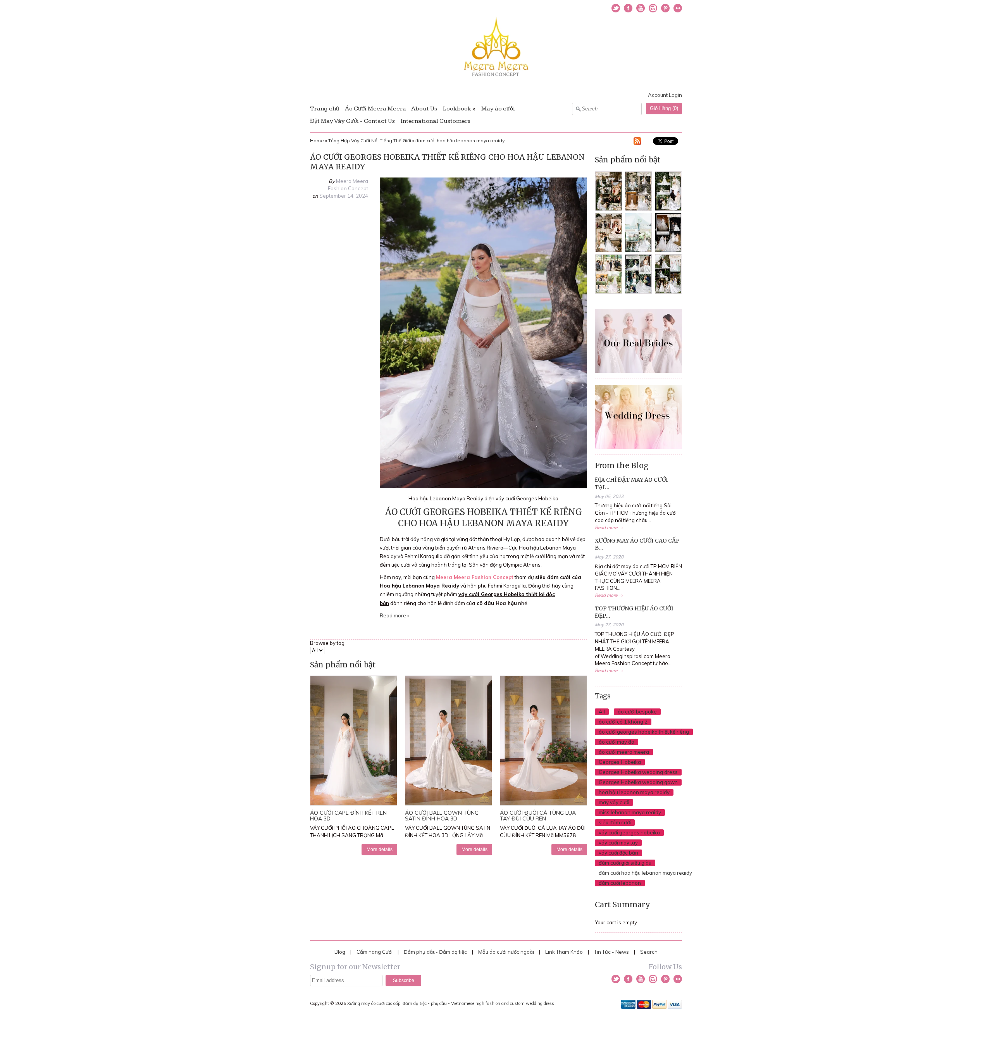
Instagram (653, 8)
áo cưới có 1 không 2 (623, 722)
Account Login (665, 95)
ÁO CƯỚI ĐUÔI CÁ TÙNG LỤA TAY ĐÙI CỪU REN (538, 815)
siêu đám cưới (615, 822)
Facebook (628, 8)
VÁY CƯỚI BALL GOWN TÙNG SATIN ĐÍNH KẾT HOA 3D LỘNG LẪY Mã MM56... (447, 835)
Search (649, 952)
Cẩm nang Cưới (374, 952)
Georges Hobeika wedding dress (638, 772)
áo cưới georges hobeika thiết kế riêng (644, 732)
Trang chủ (324, 108)
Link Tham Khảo (564, 952)
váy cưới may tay (618, 842)
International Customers (435, 121)
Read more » (395, 615)
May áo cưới (498, 108)
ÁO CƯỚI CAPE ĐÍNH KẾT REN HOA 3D (348, 815)
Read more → (609, 527)
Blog (339, 952)
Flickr (677, 8)
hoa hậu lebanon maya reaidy (634, 792)
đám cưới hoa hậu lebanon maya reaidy (460, 140)
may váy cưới (614, 802)
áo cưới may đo (616, 742)
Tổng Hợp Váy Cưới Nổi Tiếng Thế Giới (369, 140)
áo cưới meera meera (624, 752)
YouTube (640, 8)
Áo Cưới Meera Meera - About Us (391, 108)
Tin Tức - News (611, 952)
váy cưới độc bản (618, 853)
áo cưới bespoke (637, 711)
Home (317, 140)
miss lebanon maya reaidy (630, 812)
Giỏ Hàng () (664, 108)
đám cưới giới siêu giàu (625, 863)
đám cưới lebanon (620, 883)
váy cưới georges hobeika (629, 832)
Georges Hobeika (620, 762)
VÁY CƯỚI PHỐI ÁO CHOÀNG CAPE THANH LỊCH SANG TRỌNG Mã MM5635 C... (352, 835)
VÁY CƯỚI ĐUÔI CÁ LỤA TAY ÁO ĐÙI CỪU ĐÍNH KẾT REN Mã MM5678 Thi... (543, 835)
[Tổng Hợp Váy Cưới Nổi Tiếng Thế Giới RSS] (637, 142)
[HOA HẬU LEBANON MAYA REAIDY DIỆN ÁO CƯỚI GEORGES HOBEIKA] (483, 486)
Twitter (615, 8)
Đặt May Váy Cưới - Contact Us (352, 121)
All (602, 711)
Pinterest (665, 8)
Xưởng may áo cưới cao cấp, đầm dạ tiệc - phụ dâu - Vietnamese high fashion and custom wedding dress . (452, 1003)
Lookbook (457, 108)
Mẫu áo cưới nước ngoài (506, 952)
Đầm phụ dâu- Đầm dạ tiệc (435, 952)
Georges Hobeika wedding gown (638, 782)
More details (380, 849)
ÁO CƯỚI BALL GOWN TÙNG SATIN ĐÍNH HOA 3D (442, 815)
